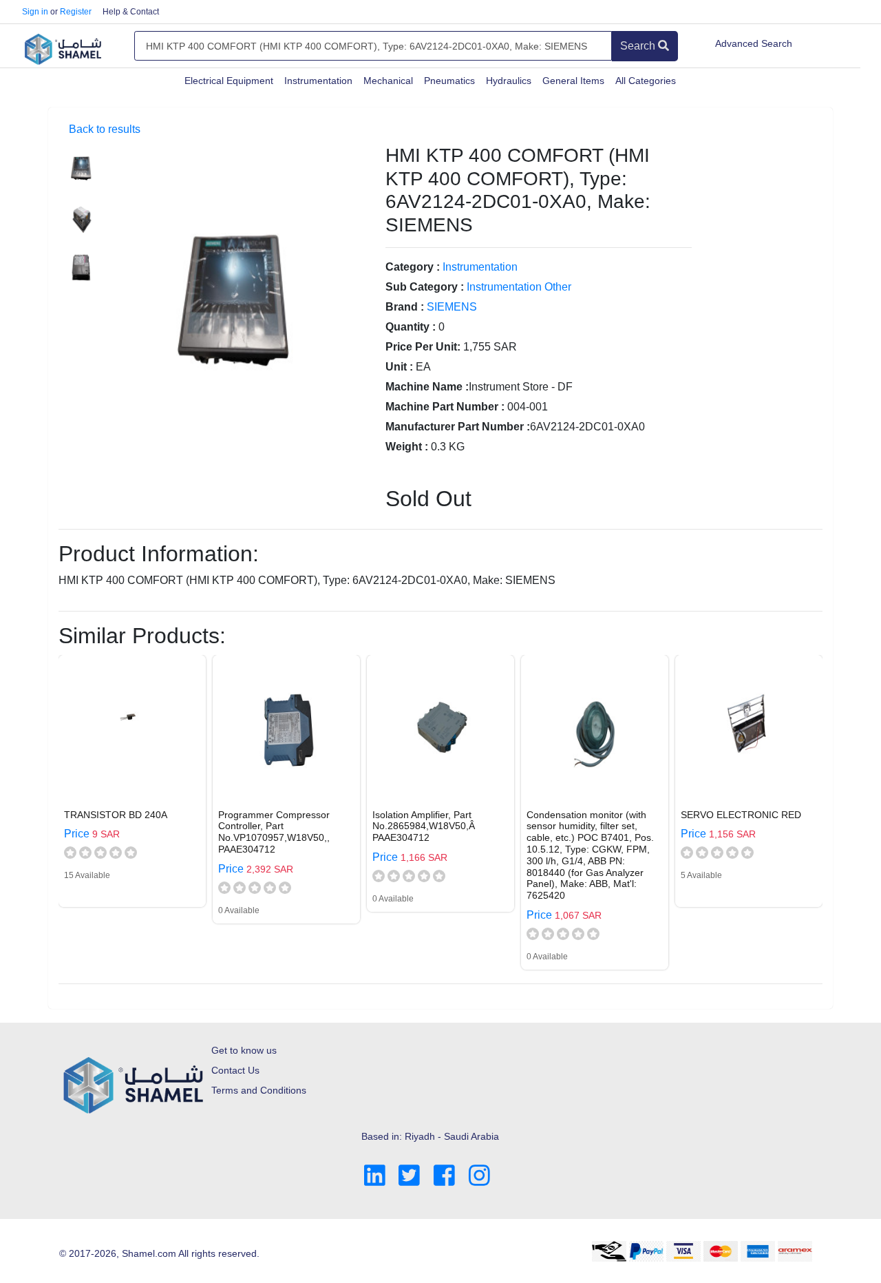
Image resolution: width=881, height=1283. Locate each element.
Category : (412, 267)
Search (639, 46)
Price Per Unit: (422, 347)
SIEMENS (452, 307)
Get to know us (244, 1050)
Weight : (406, 446)
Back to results (104, 129)
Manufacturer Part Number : (457, 426)
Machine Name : (427, 387)
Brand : (404, 307)
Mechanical (388, 80)
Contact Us (235, 1070)
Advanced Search (753, 43)
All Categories (645, 80)
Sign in (35, 12)
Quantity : (410, 327)
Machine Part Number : (445, 407)
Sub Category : (424, 287)
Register (76, 12)
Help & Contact (131, 12)
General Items (573, 80)
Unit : (399, 367)
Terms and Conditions (258, 1090)
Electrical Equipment (228, 80)
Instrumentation (318, 80)
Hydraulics (508, 80)
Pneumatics (449, 80)
